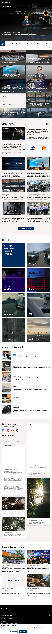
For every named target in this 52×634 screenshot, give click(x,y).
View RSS (7, 441)
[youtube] (12, 430)
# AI (3, 99)
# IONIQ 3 (4, 97)
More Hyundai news (26, 228)
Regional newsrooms (44, 547)
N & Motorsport (31, 44)
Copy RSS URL (17, 441)
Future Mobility (16, 44)
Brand (24, 44)
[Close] (50, 625)
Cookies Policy (22, 629)
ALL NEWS (2, 43)
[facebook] (3, 430)
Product (9, 44)
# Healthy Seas (6, 104)
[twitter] (17, 430)
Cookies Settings (13, 631)
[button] (49, 22)
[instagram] (7, 430)
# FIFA (3, 102)
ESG (38, 44)
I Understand (22, 631)
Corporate (45, 44)
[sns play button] (13, 503)
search (49, 48)
